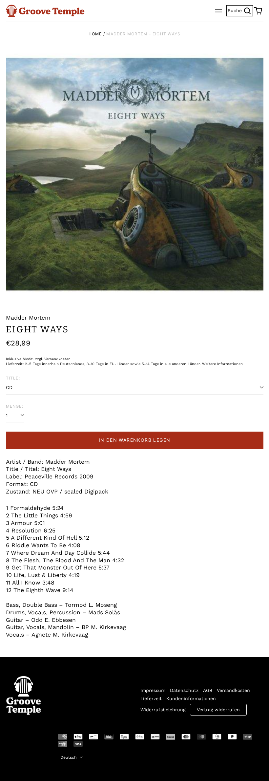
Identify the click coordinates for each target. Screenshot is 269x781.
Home (95, 33)
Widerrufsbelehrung (162, 709)
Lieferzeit (151, 698)
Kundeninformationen (191, 698)
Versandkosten (233, 690)
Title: (13, 378)
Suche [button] (240, 10)
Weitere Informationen (222, 364)
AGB (207, 690)
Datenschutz (184, 690)
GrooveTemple (19, 741)
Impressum (152, 690)
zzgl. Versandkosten (53, 359)
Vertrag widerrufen (218, 709)
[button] (258, 11)
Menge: (14, 406)
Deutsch (69, 757)
